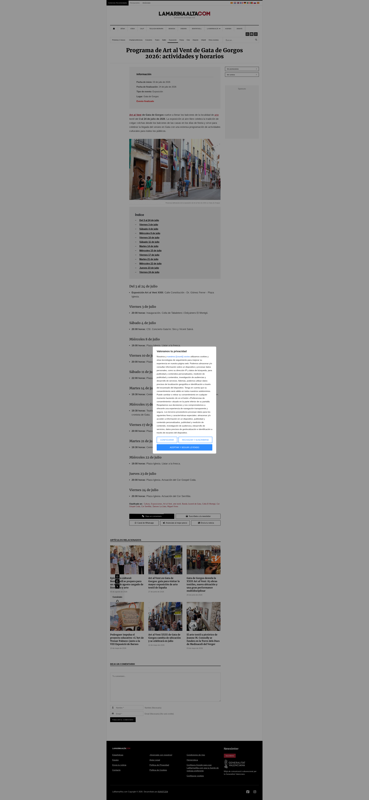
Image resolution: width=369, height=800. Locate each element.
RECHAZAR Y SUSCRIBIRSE (195, 440)
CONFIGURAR (167, 440)
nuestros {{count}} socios (178, 356)
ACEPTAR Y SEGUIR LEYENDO (184, 447)
